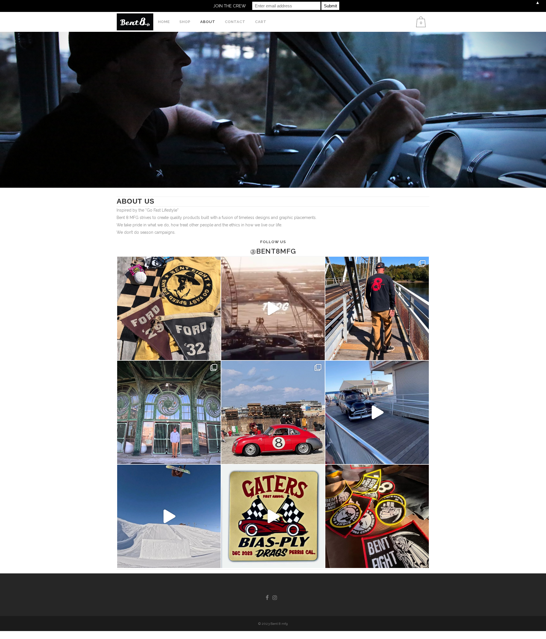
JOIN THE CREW (229, 6)
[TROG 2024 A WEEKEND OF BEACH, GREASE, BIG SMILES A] (377, 412)
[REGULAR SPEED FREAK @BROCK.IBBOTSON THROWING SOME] (169, 516)
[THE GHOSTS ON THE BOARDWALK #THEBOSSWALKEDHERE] (169, 412)
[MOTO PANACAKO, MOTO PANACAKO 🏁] (377, 308)
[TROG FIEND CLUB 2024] (273, 412)
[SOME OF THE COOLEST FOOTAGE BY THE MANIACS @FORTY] (273, 308)
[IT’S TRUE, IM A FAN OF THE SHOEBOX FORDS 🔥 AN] (273, 516)
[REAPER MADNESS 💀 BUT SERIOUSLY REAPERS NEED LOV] (377, 516)
